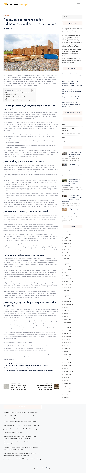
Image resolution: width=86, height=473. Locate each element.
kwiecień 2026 (67, 240)
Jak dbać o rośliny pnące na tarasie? (15, 98)
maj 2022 (66, 316)
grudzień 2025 (67, 246)
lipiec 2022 (66, 310)
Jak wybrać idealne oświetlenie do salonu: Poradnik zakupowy (20, 429)
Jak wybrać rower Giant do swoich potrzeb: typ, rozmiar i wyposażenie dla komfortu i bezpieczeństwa (72, 31)
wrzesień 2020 (67, 374)
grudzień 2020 (67, 365)
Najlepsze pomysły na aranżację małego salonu (20, 368)
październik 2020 (68, 371)
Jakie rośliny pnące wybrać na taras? (15, 94)
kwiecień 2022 (67, 319)
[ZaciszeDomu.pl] (16, 4)
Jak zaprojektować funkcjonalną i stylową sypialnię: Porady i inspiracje (22, 459)
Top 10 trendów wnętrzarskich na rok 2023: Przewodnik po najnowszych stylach (30, 370)
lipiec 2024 (66, 258)
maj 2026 (66, 238)
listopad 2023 (67, 278)
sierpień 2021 (67, 342)
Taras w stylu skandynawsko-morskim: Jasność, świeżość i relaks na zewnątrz (72, 76)
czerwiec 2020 (67, 383)
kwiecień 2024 (67, 267)
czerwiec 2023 (67, 293)
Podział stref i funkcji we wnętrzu (71, 134)
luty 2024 (66, 272)
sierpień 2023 (67, 287)
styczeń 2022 (67, 328)
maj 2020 (66, 386)
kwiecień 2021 (67, 354)
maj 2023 (66, 296)
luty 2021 (66, 360)
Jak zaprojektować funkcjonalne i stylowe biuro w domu (23, 363)
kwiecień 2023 (67, 299)
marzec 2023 (67, 301)
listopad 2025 (67, 249)
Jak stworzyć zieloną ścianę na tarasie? (16, 96)
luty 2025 (66, 252)
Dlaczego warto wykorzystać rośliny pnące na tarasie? (19, 92)
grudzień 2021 (67, 331)
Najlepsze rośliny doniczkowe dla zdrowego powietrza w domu (21, 412)
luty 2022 (66, 325)
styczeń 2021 (67, 363)
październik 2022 (68, 304)
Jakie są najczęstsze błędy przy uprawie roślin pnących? (20, 100)
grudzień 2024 (67, 255)
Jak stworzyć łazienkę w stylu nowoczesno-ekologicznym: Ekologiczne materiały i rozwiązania (72, 83)
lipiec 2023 (66, 290)
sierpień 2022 (67, 307)
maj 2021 (66, 351)
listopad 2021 (67, 333)
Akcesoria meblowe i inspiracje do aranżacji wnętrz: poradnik (20, 421)
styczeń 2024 (67, 275)
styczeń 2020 (67, 397)
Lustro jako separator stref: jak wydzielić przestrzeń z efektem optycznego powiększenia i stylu (71, 38)
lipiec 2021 (66, 345)
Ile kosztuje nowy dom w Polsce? (13, 432)
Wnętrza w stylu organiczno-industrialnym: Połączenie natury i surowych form (71, 104)
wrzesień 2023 (67, 284)
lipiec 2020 (66, 380)
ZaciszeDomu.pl (42, 468)
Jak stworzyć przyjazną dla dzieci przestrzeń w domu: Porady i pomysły (27, 365)
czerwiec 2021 (67, 348)
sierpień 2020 (67, 377)
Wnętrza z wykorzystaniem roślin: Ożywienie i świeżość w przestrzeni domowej (71, 91)
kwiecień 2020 (67, 389)
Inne (63, 124)
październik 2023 (68, 281)
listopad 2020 (67, 368)
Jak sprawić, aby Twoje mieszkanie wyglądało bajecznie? (75, 154)
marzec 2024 (67, 270)
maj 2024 (66, 264)
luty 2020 (66, 395)
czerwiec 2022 (67, 313)
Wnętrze (6, 16)
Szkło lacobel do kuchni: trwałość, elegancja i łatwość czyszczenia (21, 425)
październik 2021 (68, 336)
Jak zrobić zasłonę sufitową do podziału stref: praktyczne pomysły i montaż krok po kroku (72, 60)
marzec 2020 (67, 392)
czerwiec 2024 (67, 261)
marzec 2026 (67, 243)
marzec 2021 (67, 357)
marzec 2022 (67, 322)
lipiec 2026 (66, 232)
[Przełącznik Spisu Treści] (32, 90)
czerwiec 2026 (67, 235)
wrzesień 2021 (67, 339)
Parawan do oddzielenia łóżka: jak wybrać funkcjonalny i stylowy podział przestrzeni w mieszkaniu (72, 45)
